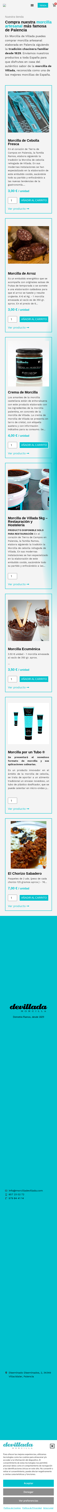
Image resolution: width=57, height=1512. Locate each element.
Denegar (28, 1491)
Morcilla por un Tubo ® (26, 752)
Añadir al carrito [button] (34, 200)
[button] (52, 1446)
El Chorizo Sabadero (25, 873)
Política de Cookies (12, 1508)
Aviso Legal (48, 1508)
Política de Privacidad (32, 1508)
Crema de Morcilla (23, 392)
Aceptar (28, 1483)
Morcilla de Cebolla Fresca (23, 142)
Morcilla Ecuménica (24, 649)
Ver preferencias (28, 1500)
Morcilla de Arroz (22, 273)
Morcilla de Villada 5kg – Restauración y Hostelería (28, 521)
